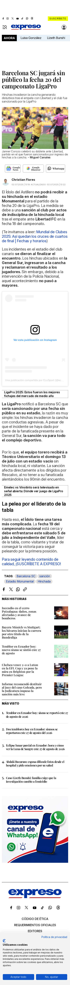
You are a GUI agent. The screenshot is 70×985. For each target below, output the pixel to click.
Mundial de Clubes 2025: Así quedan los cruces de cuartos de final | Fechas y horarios (35, 236)
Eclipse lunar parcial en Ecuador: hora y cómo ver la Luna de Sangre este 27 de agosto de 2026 (35, 747)
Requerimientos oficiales (35, 925)
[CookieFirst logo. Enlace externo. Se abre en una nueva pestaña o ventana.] (4, 940)
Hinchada (44, 581)
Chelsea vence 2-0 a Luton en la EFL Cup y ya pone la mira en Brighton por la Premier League (20, 670)
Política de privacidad (54, 937)
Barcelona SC (26, 576)
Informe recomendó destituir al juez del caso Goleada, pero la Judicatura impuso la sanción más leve (22, 689)
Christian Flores (23, 179)
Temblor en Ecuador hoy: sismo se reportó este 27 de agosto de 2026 (37, 714)
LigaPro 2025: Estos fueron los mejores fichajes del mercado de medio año (32, 394)
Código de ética (35, 918)
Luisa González (31, 38)
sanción (44, 576)
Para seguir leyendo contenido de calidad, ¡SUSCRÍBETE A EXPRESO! (31, 561)
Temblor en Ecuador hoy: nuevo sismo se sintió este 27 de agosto (21, 649)
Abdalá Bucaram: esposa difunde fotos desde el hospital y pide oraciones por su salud (35, 763)
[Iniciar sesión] (64, 27)
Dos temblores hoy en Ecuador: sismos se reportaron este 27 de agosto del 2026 (32, 731)
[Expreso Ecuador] (35, 897)
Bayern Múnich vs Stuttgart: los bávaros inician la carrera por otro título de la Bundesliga (21, 632)
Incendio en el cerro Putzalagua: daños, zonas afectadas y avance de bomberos (19, 613)
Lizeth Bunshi (56, 38)
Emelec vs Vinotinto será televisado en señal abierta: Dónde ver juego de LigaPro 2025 (33, 491)
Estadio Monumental (20, 581)
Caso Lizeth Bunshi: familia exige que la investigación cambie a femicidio (31, 779)
